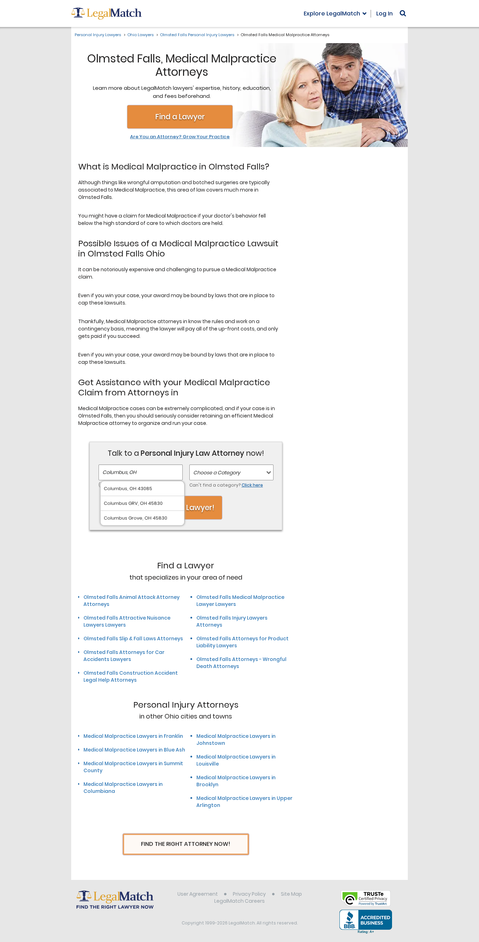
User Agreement (197, 893)
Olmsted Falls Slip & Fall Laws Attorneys (133, 638)
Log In (384, 13)
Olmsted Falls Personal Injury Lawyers (197, 35)
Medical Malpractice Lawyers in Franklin (133, 736)
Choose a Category (216, 472)
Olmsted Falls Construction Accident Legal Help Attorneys (130, 676)
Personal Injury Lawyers (98, 35)
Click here (252, 485)
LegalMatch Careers (239, 900)
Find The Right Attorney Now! (185, 844)
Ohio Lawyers (140, 35)
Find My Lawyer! (186, 507)
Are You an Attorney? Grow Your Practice (180, 137)
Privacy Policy (249, 893)
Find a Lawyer (180, 117)
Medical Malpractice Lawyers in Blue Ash (134, 749)
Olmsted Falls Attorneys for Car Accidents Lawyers (123, 656)
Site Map (291, 893)
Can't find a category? (226, 485)
